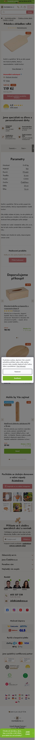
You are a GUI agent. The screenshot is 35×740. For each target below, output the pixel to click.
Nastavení (17, 372)
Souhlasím (16, 378)
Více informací (26, 366)
